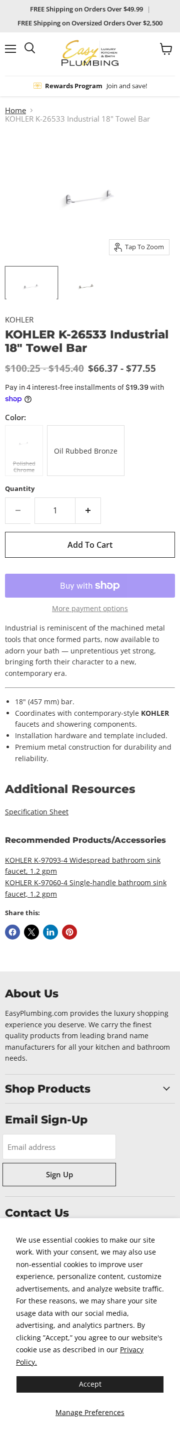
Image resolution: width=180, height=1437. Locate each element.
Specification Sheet (36, 811)
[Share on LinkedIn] (50, 932)
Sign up (59, 1174)
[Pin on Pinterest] (69, 932)
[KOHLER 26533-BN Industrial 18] (86, 283)
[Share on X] (31, 932)
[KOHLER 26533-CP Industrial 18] (32, 283)
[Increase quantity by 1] (88, 510)
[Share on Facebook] (12, 932)
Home (15, 110)
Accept (90, 1384)
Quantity (19, 488)
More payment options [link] (90, 609)
